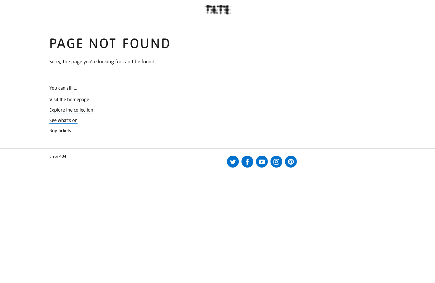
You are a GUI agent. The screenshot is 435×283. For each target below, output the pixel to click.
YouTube (262, 162)
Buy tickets (60, 131)
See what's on (63, 120)
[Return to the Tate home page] (217, 10)
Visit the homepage (69, 100)
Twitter (233, 162)
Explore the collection (71, 110)
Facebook (247, 162)
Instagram (276, 162)
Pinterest (291, 162)
